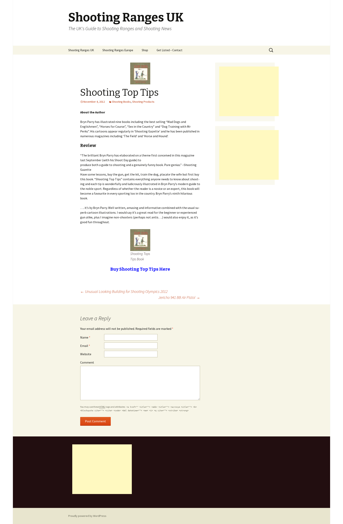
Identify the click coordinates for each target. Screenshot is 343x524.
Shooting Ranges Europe (117, 50)
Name (85, 337)
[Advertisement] (249, 91)
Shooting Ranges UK (81, 50)
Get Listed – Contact (169, 50)
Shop (145, 50)
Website (85, 354)
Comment (87, 362)
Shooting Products (143, 101)
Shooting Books (121, 101)
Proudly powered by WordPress (87, 516)
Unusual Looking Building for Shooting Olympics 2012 (124, 291)
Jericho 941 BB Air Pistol (179, 297)
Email (85, 346)
